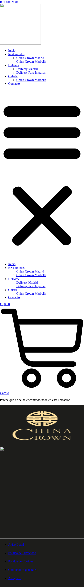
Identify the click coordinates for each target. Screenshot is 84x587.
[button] (42, 174)
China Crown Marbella (31, 61)
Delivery (13, 65)
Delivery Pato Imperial (30, 72)
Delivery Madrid (27, 69)
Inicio (11, 50)
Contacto (14, 83)
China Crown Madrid (30, 58)
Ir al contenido (9, 1)
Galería (13, 76)
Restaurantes (16, 54)
